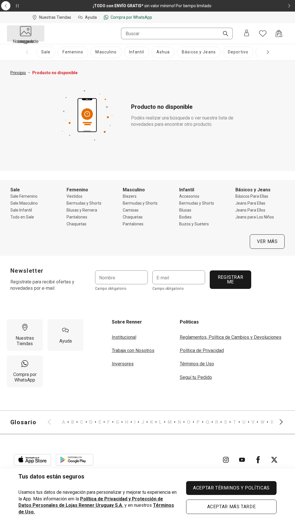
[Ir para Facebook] (258, 460)
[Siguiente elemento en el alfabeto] (278, 422)
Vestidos (74, 196)
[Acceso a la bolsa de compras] (279, 33)
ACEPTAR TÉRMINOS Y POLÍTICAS (231, 488)
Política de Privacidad (202, 350)
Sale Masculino (24, 203)
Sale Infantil (21, 210)
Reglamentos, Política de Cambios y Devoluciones (230, 337)
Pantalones (77, 217)
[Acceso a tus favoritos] (263, 33)
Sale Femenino (23, 196)
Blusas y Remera (82, 210)
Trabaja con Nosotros (133, 350)
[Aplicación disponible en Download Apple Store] (32, 460)
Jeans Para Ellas (250, 203)
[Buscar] (223, 34)
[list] (165, 422)
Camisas (131, 210)
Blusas (185, 210)
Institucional (124, 337)
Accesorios (189, 196)
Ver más (267, 241)
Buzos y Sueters (194, 224)
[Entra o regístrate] (246, 33)
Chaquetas (76, 224)
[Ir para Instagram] (226, 460)
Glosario (23, 422)
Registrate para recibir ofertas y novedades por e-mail (42, 285)
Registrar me (230, 279)
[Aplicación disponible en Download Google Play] (74, 460)
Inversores (123, 364)
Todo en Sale (22, 217)
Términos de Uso (197, 364)
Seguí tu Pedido (196, 377)
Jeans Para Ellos (250, 210)
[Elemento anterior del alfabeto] (53, 422)
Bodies (185, 217)
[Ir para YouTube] (242, 460)
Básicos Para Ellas (251, 196)
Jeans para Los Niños (254, 217)
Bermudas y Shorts (84, 203)
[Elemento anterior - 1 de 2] (6, 6)
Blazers (130, 196)
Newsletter (27, 270)
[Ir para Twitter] (274, 460)
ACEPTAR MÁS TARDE (231, 506)
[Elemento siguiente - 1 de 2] (289, 6)
